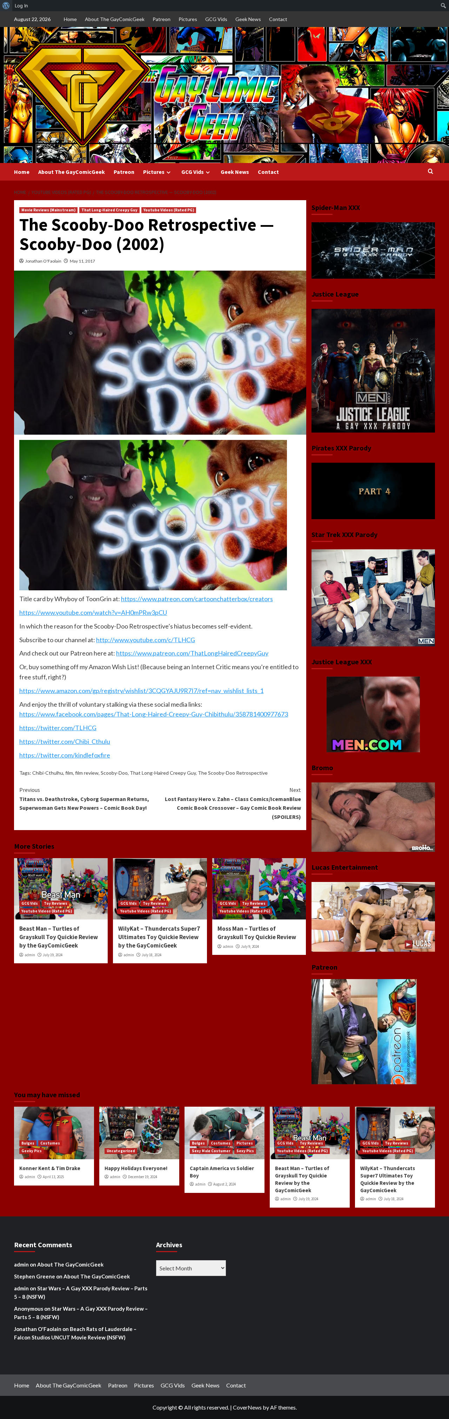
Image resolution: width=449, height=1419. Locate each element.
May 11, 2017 (82, 261)
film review (87, 773)
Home (70, 19)
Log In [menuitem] (21, 5)
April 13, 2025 (53, 1176)
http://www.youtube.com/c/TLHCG (145, 640)
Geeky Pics (31, 1150)
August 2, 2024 (224, 1184)
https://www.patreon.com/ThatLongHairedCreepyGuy (192, 653)
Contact (278, 19)
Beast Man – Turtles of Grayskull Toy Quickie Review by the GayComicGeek (58, 937)
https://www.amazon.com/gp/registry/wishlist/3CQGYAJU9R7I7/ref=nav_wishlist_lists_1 (141, 690)
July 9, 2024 (250, 946)
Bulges (27, 1143)
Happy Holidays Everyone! (136, 1168)
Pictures (188, 19)
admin (30, 954)
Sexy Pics (245, 1150)
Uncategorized (121, 1150)
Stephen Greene (34, 1276)
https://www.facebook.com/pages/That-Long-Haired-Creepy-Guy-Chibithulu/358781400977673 (153, 714)
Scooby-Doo (114, 773)
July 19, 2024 (52, 954)
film (69, 773)
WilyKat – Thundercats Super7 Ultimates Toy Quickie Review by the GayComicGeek (159, 937)
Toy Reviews (55, 903)
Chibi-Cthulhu (47, 773)
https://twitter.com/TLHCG (57, 728)
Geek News (248, 19)
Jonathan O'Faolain (43, 261)
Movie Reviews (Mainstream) (48, 210)
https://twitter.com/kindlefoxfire (64, 755)
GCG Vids (216, 19)
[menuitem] (6, 5)
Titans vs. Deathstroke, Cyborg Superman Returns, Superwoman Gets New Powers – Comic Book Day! (84, 798)
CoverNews (247, 1407)
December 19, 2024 (142, 1176)
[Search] (430, 171)
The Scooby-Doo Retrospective (233, 773)
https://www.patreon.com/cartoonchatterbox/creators (197, 599)
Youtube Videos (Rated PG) (168, 210)
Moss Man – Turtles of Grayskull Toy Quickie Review (256, 933)
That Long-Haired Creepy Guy (109, 210)
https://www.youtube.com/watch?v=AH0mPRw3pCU (93, 612)
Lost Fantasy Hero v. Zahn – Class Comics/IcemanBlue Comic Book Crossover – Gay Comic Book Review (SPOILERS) (233, 803)
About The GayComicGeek (115, 19)
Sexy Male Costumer (211, 1150)
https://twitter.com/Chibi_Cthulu (64, 741)
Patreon (161, 19)
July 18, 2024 (151, 954)
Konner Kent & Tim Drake (49, 1168)
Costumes (50, 1143)
